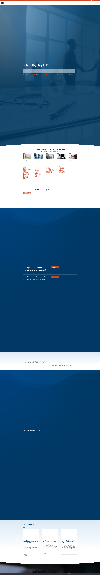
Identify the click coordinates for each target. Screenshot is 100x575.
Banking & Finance (49, 168)
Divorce (24, 168)
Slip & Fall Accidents (62, 166)
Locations (96, 0)
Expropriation (37, 176)
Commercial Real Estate (27, 193)
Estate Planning (71, 165)
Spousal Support (26, 172)
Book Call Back (55, 276)
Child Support (25, 171)
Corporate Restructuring (50, 169)
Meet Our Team (55, 267)
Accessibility (89, 0)
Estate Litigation (72, 164)
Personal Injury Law (48, 544)
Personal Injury (61, 160)
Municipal (36, 175)
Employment (48, 193)
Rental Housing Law (30, 546)
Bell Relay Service (65, 365)
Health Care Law (49, 172)
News (44, 544)
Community (92, 0)
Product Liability (61, 170)
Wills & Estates (71, 163)
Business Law (49, 160)
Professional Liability (62, 172)
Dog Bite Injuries (61, 167)
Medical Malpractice (62, 171)
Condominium (37, 170)
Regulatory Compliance (38, 173)
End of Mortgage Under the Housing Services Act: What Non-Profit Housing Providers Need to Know (30, 541)
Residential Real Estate (27, 192)
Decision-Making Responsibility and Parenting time (26, 174)
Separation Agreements (27, 165)
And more (48, 195)
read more (25, 555)
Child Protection (25, 178)
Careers (85, 0)
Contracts (47, 166)
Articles (29, 543)
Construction (48, 192)
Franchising (48, 167)
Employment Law (37, 189)
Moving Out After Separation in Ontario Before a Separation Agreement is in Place (69, 541)
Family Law (27, 160)
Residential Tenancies (38, 174)
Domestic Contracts (26, 164)
